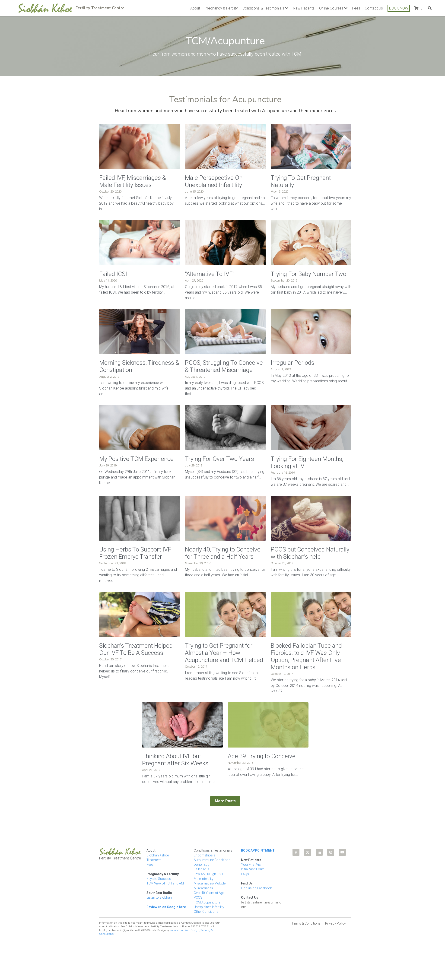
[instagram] (330, 846)
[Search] (429, 8)
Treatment (153, 854)
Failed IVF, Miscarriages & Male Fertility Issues (132, 181)
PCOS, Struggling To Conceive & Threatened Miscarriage (224, 366)
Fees (149, 859)
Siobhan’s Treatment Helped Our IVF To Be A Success (136, 649)
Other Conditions (206, 906)
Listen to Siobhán (159, 892)
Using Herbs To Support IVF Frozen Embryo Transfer (135, 553)
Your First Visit (251, 859)
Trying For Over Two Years (219, 458)
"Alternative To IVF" (209, 273)
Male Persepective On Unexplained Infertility (213, 181)
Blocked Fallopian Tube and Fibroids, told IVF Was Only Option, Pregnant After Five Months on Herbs (306, 656)
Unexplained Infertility (209, 901)
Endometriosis (204, 849)
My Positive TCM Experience (136, 458)
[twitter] (307, 846)
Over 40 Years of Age (209, 887)
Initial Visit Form (252, 863)
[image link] (45, 7)
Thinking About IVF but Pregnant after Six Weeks (175, 760)
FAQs (245, 868)
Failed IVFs (202, 863)
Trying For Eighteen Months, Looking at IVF (307, 462)
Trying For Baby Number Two (310, 273)
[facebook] (295, 846)
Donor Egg (201, 859)
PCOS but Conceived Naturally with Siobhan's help (310, 553)
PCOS (198, 892)
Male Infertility (203, 873)
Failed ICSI (113, 273)
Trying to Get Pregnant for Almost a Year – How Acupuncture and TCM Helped (224, 652)
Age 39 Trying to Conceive (262, 756)
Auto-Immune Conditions (212, 854)
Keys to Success (158, 873)
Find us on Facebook (256, 882)
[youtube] (342, 846)
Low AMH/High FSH (208, 868)
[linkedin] (319, 846)
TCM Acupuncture (207, 896)
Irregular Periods (292, 362)
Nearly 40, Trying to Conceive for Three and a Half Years (223, 553)
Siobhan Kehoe (157, 849)
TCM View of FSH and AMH (166, 877)
